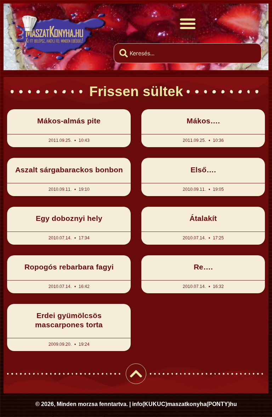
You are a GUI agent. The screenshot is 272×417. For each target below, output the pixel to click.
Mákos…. (203, 121)
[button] (187, 23)
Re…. (203, 267)
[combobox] (187, 53)
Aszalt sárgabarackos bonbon (69, 170)
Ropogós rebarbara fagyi (69, 267)
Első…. (203, 170)
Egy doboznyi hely (69, 218)
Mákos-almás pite (69, 121)
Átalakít (203, 218)
